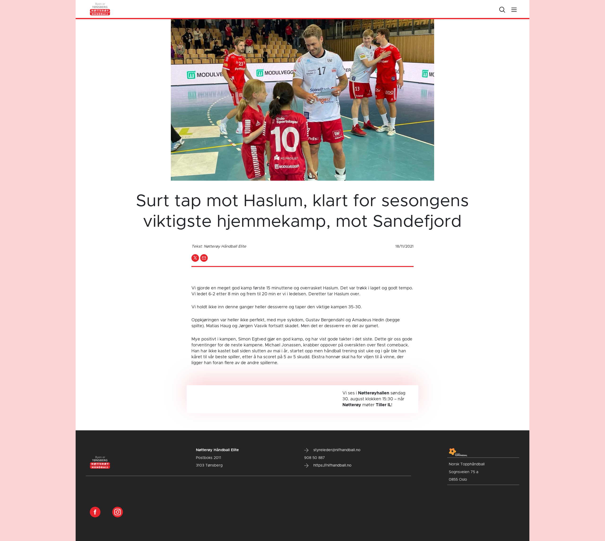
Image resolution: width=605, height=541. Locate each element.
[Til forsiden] (100, 9)
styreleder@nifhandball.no (336, 450)
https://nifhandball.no (331, 465)
